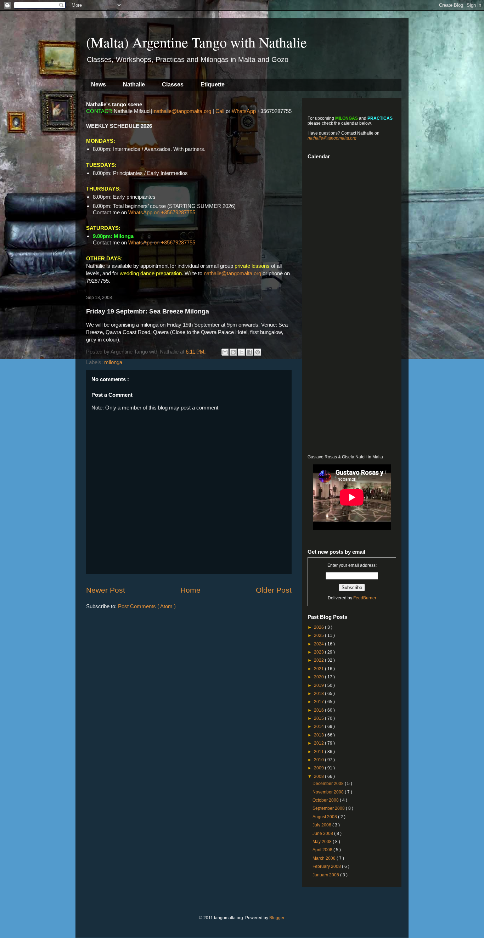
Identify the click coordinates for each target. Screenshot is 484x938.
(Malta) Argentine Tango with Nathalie (196, 42)
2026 (319, 627)
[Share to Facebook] (249, 352)
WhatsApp (244, 111)
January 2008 (326, 874)
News (98, 84)
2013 (319, 735)
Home (190, 590)
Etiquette (213, 84)
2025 (319, 635)
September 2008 (329, 808)
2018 (319, 693)
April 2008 (323, 849)
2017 (319, 701)
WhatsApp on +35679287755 (161, 212)
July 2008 (322, 825)
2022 (319, 660)
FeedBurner (364, 597)
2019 (319, 685)
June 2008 (323, 833)
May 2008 (323, 841)
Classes (173, 84)
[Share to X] (241, 352)
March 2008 (325, 858)
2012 (319, 743)
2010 (319, 759)
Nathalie (134, 84)
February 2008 (327, 866)
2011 (319, 751)
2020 (319, 676)
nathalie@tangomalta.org (182, 111)
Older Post (274, 590)
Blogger (276, 917)
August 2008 (325, 816)
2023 (319, 652)
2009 (319, 767)
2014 (319, 726)
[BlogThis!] (233, 352)
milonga (113, 362)
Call (219, 111)
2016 (319, 710)
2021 (319, 668)
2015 (319, 718)
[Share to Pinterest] (257, 352)
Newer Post (105, 590)
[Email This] (225, 352)
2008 (319, 776)
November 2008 (329, 792)
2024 (319, 644)
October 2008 (326, 800)
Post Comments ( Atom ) (147, 606)
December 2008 (329, 783)
